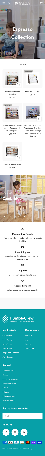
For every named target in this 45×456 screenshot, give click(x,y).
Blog (26, 340)
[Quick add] (18, 84)
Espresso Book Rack (32, 91)
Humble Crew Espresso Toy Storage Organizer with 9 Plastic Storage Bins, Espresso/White (33, 129)
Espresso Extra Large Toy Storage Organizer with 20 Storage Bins (12, 128)
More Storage (7, 357)
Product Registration (10, 379)
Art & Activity (7, 348)
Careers (28, 344)
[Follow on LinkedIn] (24, 432)
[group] (22, 198)
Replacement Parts (9, 383)
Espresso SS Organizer (12, 164)
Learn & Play (7, 344)
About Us (28, 335)
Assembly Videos (8, 370)
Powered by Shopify (25, 449)
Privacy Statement (8, 396)
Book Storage (7, 340)
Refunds (5, 387)
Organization (7, 335)
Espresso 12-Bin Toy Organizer (12, 92)
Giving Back (29, 348)
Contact (5, 375)
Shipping (5, 392)
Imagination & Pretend (10, 352)
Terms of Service (8, 400)
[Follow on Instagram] (15, 432)
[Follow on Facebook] (6, 432)
